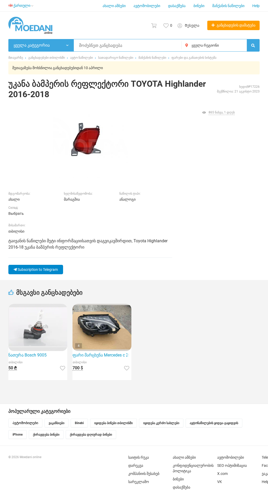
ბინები (198, 6)
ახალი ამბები (114, 6)
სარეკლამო (138, 482)
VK (219, 482)
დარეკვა (135, 465)
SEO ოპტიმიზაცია (232, 465)
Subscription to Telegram (37, 269)
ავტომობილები (146, 6)
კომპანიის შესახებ (143, 473)
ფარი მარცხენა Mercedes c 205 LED (101, 355)
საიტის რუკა (138, 457)
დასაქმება (177, 6)
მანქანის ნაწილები (228, 6)
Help (256, 6)
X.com (222, 473)
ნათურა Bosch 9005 (27, 355)
